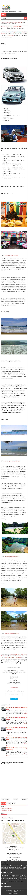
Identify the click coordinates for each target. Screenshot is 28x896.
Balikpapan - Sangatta (7, 810)
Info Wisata (4, 816)
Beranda (15, 799)
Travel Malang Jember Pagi (14, 31)
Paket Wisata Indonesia (7, 817)
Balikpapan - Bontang (7, 808)
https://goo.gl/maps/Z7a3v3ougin (11, 255)
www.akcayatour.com (14, 687)
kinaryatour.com (16, 893)
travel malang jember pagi (6, 29)
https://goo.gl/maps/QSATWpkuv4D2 (12, 556)
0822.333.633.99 (21, 28)
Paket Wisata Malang (9, 657)
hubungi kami (10, 35)
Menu (4, 14)
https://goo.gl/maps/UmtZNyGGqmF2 (12, 361)
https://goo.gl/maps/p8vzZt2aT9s (12, 633)
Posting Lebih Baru (5, 799)
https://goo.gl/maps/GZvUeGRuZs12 (12, 461)
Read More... (9, 735)
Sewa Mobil (18, 657)
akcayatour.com (4, 31)
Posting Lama (23, 799)
